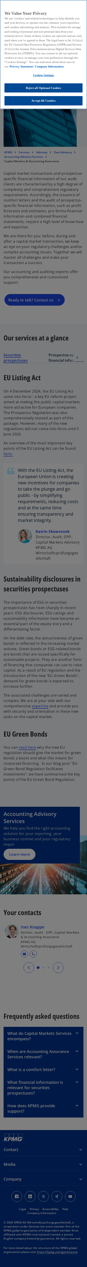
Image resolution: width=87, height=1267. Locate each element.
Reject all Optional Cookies (43, 88)
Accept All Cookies (43, 100)
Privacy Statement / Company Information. (37, 66)
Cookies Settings (43, 75)
